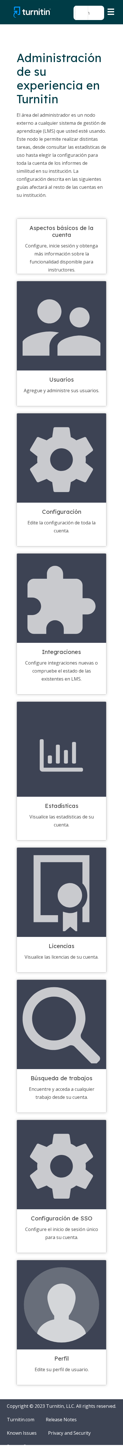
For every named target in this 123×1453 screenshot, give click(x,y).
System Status (22, 1446)
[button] (81, 13)
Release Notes (61, 1419)
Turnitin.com (20, 1419)
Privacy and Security (69, 1433)
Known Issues (22, 1433)
